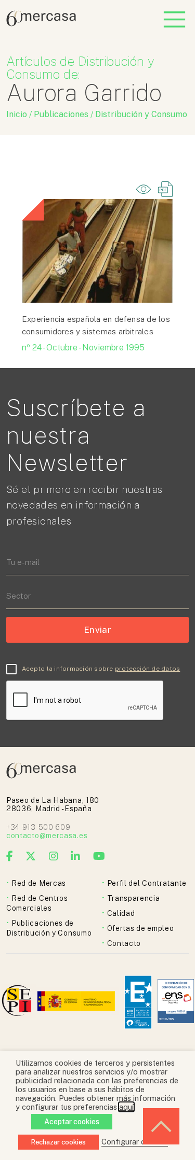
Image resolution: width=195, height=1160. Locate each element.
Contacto (124, 943)
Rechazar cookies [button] (58, 1142)
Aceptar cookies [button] (71, 1121)
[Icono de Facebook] (10, 856)
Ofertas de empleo (140, 928)
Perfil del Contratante (147, 883)
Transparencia (133, 898)
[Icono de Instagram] (54, 856)
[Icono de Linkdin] (76, 856)
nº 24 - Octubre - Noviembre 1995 (83, 347)
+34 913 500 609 (38, 827)
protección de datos (147, 668)
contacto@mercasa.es (46, 835)
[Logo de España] (77, 1002)
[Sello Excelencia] (138, 1002)
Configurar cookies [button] (134, 1141)
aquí (126, 1106)
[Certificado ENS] (176, 1002)
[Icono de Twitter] (30, 856)
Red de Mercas (38, 883)
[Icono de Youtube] (99, 856)
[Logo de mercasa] (18, 1002)
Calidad (121, 913)
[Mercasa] (41, 24)
